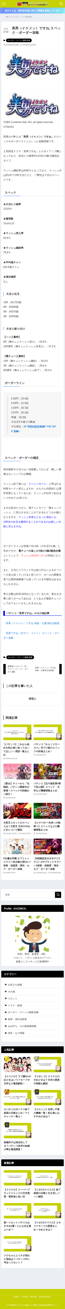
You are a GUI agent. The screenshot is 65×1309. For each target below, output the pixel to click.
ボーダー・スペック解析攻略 (19, 40)
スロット (12, 998)
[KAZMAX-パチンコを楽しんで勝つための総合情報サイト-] (32, 4)
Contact (24, 1297)
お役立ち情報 (15, 984)
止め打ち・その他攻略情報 (22, 1026)
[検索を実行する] (58, 895)
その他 (11, 991)
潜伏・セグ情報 (16, 1033)
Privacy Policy (45, 1297)
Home (16, 1297)
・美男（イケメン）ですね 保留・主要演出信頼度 (31, 623)
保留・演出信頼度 (17, 1019)
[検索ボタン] (61, 4)
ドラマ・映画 (15, 1005)
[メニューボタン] (4, 4)
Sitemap (33, 1297)
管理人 (32, 698)
